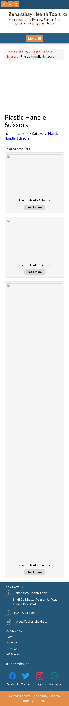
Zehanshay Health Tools (34, 14)
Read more (34, 207)
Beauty (23, 52)
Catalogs (11, 648)
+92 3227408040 (25, 613)
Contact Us (13, 653)
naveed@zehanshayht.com (32, 621)
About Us (11, 642)
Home (10, 52)
